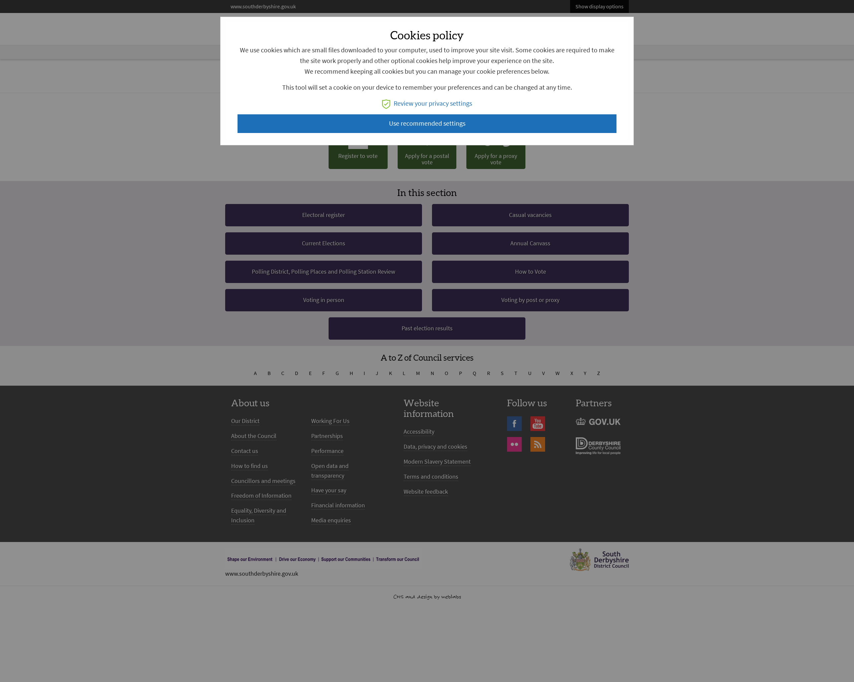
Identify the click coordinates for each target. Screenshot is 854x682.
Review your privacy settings (433, 103)
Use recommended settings (427, 123)
